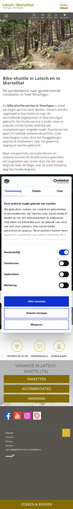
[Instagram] (27, 416)
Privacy (9, 441)
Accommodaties (36, 388)
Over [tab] (60, 190)
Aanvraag (36, 398)
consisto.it (10, 455)
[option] (36, 45)
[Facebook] (7, 416)
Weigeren (36, 324)
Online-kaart (59, 356)
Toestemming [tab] (13, 190)
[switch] (64, 263)
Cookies (9, 445)
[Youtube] (17, 416)
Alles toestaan (36, 301)
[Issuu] (37, 416)
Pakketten (36, 379)
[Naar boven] (66, 433)
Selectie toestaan (36, 313)
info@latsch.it (39, 356)
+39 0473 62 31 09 (17, 356)
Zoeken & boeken (36, 504)
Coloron (9, 437)
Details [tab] (36, 190)
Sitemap (9, 432)
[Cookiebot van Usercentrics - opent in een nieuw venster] (53, 181)
